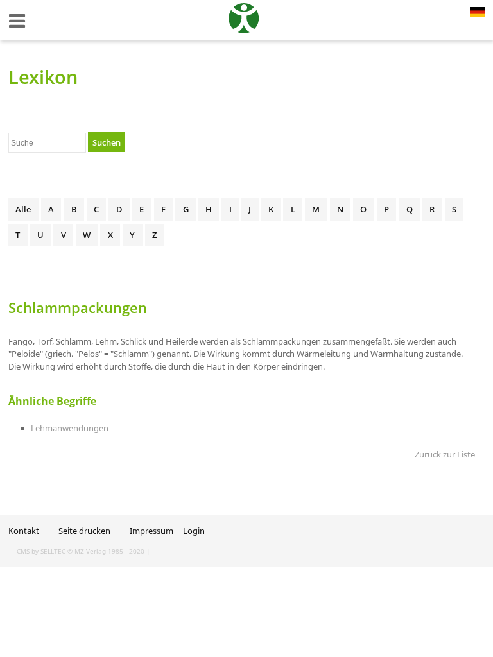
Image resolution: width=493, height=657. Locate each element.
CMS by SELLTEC (41, 551)
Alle (23, 209)
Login (194, 530)
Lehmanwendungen (69, 428)
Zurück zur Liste (445, 454)
